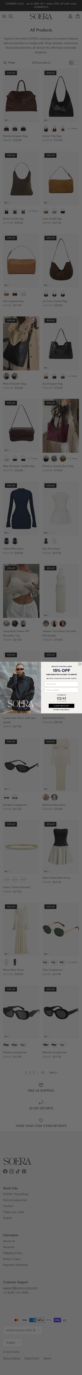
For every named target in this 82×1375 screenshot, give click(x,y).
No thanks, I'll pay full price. (61, 709)
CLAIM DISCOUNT (61, 706)
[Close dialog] (79, 663)
